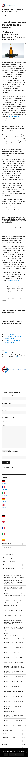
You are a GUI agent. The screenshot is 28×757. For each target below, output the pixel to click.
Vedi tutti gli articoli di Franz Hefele (15, 293)
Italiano (4, 495)
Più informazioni (16, 754)
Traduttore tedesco (9, 711)
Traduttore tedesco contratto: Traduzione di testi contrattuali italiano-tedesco (13, 622)
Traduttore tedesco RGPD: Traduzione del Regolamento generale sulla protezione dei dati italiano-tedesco (15, 615)
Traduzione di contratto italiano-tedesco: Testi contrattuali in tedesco (14, 666)
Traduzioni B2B (6, 543)
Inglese (4, 507)
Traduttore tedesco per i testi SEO (14, 639)
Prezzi (4, 550)
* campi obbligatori (7, 467)
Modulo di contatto (7, 554)
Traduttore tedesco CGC (11, 605)
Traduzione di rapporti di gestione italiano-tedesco (13, 672)
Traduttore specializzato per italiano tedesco (14, 643)
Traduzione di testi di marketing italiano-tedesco (13, 721)
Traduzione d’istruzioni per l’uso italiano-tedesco (13, 682)
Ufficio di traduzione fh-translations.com (12, 10)
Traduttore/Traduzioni (13, 380)
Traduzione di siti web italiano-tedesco (12, 687)
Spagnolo (5, 501)
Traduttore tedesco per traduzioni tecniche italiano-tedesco (13, 634)
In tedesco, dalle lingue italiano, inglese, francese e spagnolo (13, 601)
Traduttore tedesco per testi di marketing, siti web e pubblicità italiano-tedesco (13, 582)
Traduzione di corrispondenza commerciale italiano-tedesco (12, 653)
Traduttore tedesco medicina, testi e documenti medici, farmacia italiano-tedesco (14, 595)
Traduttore (5, 744)
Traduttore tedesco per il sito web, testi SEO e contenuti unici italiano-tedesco (14, 628)
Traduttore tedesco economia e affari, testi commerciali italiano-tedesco (14, 576)
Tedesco (4, 483)
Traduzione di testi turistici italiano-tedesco (14, 697)
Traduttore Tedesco (7, 382)
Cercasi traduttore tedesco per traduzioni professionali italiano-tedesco (13, 589)
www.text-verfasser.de (10, 334)
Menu (4, 15)
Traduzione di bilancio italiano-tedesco (12, 707)
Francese (4, 489)
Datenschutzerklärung (8, 561)
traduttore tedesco (14, 116)
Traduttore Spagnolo (9, 741)
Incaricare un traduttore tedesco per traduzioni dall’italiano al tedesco (14, 609)
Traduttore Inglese (8, 734)
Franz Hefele (7, 298)
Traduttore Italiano (8, 730)
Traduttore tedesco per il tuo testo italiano (14, 658)
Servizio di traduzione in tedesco (13, 662)
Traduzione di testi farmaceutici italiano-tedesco (13, 692)
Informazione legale (7, 558)
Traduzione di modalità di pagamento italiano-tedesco (15, 726)
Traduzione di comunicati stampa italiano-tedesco (13, 648)
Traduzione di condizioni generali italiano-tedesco (13, 716)
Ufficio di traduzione (8, 565)
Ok (6, 754)
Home (4, 380)
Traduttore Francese (9, 737)
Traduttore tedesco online (11, 572)
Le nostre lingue (6, 547)
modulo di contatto (13, 280)
